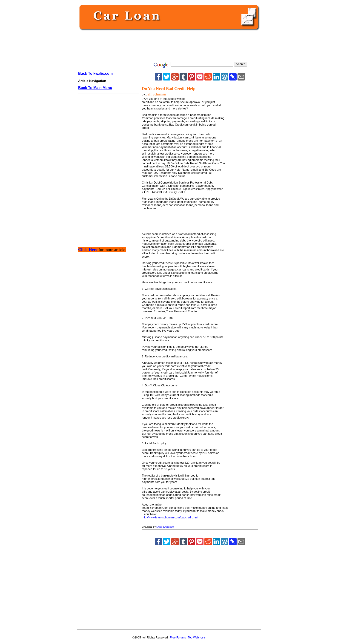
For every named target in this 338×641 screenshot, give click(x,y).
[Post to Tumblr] (183, 79)
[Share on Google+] (175, 79)
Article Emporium (165, 527)
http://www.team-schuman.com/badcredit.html (170, 517)
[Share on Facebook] (158, 79)
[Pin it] (191, 79)
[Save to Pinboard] (233, 79)
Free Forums (178, 637)
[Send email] (241, 79)
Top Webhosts (197, 637)
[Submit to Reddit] (208, 79)
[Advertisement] (168, 46)
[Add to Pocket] (199, 79)
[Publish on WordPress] (224, 79)
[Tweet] (166, 79)
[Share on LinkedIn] (216, 79)
